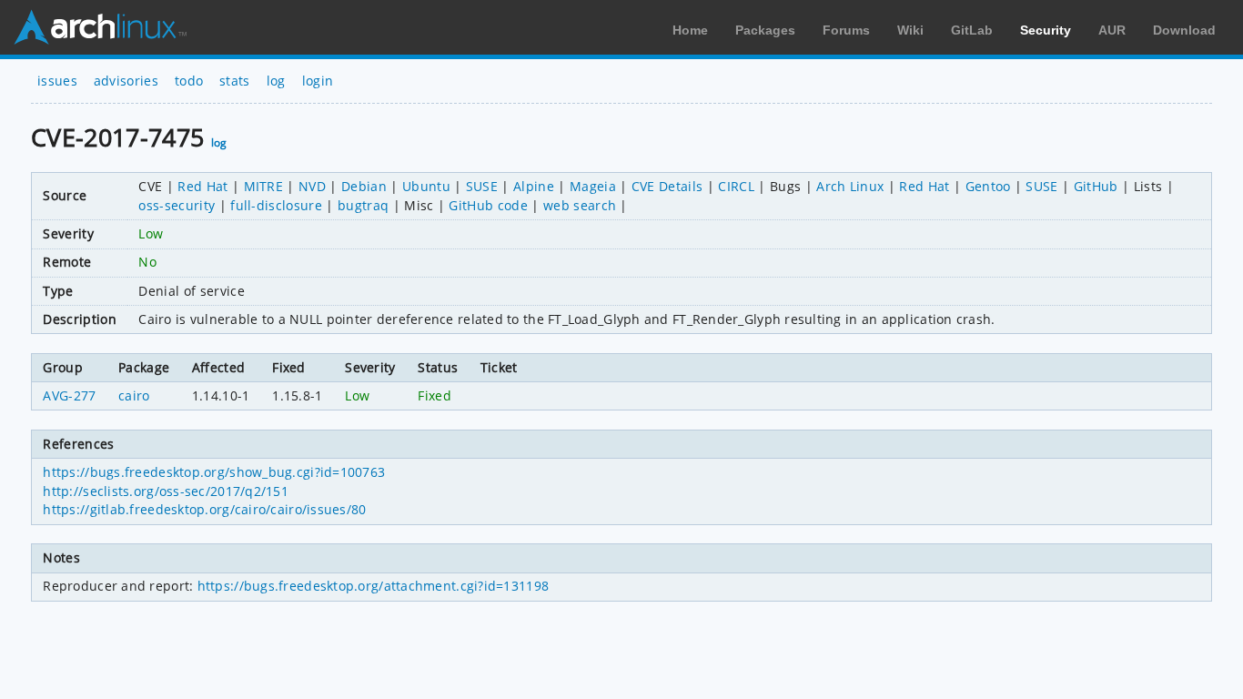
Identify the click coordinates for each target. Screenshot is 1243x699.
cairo (134, 395)
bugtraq (363, 205)
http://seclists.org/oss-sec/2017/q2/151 (165, 491)
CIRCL (736, 186)
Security (1045, 30)
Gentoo (988, 186)
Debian (364, 186)
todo (189, 80)
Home (690, 30)
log (276, 80)
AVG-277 (69, 395)
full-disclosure (276, 205)
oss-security (176, 205)
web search (579, 205)
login (318, 80)
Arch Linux (100, 27)
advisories (126, 80)
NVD (312, 186)
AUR (1112, 30)
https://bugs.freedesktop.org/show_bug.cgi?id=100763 (214, 472)
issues (57, 80)
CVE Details (667, 186)
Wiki (910, 30)
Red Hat (202, 186)
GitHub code (488, 205)
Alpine (533, 186)
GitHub (1096, 186)
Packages (765, 30)
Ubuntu (426, 186)
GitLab (972, 30)
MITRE (264, 186)
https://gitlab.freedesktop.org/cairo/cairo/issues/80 (204, 509)
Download (1184, 30)
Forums (846, 30)
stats (234, 80)
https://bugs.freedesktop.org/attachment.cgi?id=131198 (373, 585)
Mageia (593, 186)
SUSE (482, 186)
